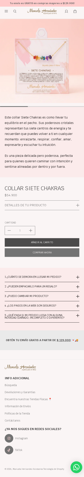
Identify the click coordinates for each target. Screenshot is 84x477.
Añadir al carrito (42, 242)
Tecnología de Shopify (53, 469)
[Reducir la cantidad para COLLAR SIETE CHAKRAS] (9, 230)
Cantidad (10, 222)
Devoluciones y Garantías (20, 392)
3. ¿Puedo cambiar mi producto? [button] (26, 296)
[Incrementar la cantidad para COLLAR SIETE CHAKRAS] (30, 230)
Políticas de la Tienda (17, 413)
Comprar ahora (42, 252)
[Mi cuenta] (66, 11)
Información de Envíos (18, 406)
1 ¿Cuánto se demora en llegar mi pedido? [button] (33, 277)
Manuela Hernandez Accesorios (28, 469)
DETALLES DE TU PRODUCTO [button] (25, 205)
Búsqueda (11, 385)
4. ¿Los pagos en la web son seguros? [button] (30, 305)
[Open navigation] (9, 11)
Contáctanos (12, 420)
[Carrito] (75, 11)
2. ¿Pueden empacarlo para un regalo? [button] (31, 286)
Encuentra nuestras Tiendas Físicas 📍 (28, 399)
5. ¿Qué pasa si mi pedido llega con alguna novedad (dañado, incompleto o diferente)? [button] (34, 316)
